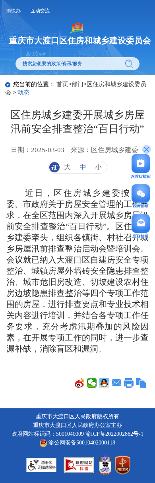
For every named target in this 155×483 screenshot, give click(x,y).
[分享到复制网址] (141, 383)
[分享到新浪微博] (80, 383)
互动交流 (40, 11)
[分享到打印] (129, 383)
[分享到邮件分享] (117, 383)
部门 (77, 84)
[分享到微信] (92, 383)
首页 (62, 84)
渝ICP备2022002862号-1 (114, 434)
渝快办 (13, 11)
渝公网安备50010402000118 (81, 443)
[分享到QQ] (104, 383)
